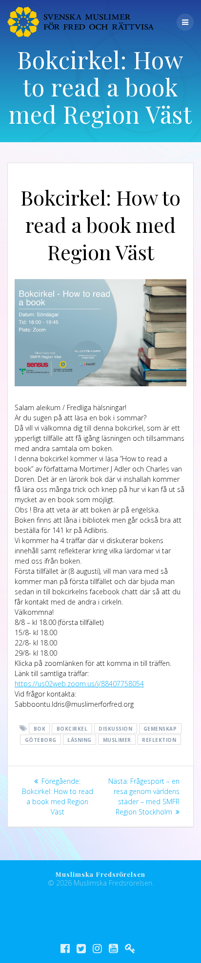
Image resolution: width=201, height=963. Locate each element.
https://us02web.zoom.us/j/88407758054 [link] (79, 683)
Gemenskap (160, 728)
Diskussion (115, 728)
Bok (40, 728)
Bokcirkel (72, 728)
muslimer (117, 739)
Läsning (79, 739)
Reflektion (159, 739)
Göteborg (41, 739)
